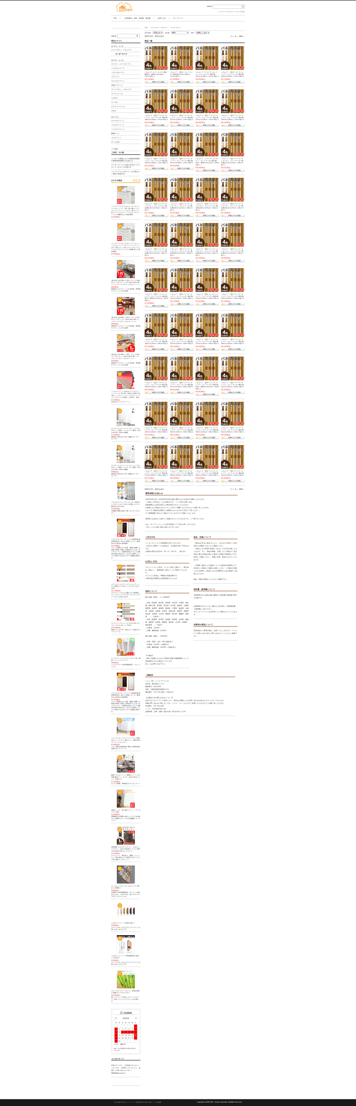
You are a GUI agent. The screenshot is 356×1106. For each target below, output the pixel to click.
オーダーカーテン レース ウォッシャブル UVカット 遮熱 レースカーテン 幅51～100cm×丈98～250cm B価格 (125, 430)
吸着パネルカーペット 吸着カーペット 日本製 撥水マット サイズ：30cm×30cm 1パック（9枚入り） (125, 777)
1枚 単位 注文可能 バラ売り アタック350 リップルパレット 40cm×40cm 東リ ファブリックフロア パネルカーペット (125, 356)
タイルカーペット (118, 121)
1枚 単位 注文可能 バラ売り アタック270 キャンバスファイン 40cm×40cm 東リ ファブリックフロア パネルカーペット (125, 319)
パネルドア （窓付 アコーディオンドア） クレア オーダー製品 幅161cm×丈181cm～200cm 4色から (182, 341)
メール (234, 630)
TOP (115, 18)
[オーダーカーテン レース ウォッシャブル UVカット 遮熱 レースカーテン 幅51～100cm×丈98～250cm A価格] (126, 454)
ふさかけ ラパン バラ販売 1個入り (123, 923)
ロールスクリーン (118, 81)
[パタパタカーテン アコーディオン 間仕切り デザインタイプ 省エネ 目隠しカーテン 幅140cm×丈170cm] (126, 491)
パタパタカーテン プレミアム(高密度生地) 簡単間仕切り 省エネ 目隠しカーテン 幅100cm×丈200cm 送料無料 (125, 541)
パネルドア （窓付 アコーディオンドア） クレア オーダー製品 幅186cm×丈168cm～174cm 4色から (232, 117)
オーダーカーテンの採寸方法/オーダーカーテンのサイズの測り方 (125, 166)
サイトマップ (178, 18)
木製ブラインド (117, 85)
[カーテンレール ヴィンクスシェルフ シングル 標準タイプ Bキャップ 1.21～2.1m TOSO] (126, 573)
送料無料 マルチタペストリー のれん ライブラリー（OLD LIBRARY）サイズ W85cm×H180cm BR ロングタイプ (125, 849)
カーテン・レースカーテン (121, 64)
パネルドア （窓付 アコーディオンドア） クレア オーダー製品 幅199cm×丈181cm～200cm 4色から (156, 384)
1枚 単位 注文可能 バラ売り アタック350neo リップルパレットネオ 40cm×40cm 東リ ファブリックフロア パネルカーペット (125, 282)
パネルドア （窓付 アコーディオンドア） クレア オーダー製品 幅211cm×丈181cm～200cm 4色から (182, 384)
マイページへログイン (227, 11)
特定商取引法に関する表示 (144, 1102)
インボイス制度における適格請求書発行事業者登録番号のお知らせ (125, 160)
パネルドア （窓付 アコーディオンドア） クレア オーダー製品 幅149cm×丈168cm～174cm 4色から (156, 117)
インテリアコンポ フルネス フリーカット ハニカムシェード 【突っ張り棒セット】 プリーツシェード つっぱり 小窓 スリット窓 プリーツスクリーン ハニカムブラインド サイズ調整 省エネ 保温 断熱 (125, 210)
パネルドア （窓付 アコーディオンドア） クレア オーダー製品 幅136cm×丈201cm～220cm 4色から (182, 430)
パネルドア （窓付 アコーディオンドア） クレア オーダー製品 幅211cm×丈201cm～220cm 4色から (232, 473)
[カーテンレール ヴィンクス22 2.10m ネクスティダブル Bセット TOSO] (126, 612)
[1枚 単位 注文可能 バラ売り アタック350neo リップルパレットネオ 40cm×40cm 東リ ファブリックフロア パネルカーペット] (126, 269)
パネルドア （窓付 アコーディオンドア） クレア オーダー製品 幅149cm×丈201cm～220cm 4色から (207, 430)
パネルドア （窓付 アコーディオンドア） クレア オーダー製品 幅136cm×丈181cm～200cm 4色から (232, 296)
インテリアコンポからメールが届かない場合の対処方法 (125, 173)
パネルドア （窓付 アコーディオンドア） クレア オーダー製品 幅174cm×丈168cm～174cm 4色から (207, 117)
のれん (113, 111)
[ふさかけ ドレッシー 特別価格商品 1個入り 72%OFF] (126, 944)
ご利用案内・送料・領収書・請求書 (137, 18)
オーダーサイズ (121, 54)
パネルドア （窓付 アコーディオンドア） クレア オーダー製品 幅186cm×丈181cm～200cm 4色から (232, 341)
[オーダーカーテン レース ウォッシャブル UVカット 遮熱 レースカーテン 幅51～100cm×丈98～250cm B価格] (126, 417)
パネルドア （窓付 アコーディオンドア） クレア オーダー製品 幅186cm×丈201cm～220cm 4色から (182, 473)
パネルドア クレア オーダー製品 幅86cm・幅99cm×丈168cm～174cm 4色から (156, 74)
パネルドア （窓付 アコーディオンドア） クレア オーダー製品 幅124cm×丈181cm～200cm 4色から (207, 296)
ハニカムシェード (118, 68)
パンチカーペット (118, 129)
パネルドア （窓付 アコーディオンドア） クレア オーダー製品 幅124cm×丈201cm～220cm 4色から (156, 430)
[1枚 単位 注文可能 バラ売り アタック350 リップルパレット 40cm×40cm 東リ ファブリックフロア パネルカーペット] (126, 343)
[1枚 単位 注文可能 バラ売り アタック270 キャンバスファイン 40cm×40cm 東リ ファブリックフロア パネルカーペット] (126, 306)
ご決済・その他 (117, 152)
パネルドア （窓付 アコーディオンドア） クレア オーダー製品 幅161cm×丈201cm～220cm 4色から (232, 430)
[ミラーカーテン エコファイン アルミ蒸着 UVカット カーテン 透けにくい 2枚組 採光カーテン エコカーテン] (126, 727)
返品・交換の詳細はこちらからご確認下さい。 (211, 579)
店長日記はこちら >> (118, 1073)
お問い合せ (162, 18)
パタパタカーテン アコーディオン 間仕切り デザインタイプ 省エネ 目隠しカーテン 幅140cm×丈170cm (125, 504)
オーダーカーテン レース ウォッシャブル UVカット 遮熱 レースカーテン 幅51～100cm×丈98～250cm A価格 (125, 467)
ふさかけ (114, 98)
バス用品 (114, 149)
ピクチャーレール (118, 106)
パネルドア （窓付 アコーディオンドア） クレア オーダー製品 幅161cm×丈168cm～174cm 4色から (182, 117)
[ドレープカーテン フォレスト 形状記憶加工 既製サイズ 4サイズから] (126, 979)
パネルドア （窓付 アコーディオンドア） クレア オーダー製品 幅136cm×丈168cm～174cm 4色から (232, 74)
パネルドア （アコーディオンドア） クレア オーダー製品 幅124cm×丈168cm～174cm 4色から (207, 74)
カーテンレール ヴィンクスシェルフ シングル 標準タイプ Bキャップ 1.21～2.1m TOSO (125, 586)
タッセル (114, 102)
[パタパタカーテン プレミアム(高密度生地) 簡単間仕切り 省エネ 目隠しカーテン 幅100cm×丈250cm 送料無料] (126, 682)
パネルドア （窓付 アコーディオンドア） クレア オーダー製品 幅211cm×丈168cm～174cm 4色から (182, 161)
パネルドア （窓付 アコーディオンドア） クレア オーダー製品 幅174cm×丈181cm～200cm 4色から (207, 341)
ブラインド (115, 77)
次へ (236, 36)
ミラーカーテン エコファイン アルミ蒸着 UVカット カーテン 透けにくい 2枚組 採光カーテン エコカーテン (125, 740)
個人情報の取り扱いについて (123, 1102)
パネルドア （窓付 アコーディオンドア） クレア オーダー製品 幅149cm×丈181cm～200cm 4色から (156, 341)
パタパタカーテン (118, 72)
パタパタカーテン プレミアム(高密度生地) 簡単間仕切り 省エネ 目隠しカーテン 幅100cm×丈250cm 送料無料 (125, 695)
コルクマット (116, 138)
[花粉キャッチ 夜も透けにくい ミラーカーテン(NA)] (126, 799)
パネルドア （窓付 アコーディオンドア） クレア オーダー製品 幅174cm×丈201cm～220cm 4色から (156, 473)
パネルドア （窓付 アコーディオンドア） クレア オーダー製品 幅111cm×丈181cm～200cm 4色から (181, 296)
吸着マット (115, 133)
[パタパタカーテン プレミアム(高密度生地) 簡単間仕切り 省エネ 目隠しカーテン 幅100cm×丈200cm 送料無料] (126, 528)
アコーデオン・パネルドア (159, 27)
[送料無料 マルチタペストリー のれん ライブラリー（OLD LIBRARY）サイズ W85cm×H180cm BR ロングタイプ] (126, 836)
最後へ (241, 36)
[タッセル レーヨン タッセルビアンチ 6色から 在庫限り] (126, 874)
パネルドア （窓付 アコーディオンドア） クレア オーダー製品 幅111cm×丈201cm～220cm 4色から (232, 384)
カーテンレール (117, 94)
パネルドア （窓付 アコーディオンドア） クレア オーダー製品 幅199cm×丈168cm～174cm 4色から (156, 161)
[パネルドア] (156, 58)
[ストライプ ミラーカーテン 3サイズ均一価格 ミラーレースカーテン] (126, 647)
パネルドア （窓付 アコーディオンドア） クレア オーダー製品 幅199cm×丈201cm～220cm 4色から (207, 473)
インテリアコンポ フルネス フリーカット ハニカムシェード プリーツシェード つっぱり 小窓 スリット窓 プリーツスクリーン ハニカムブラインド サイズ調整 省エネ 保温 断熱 (125, 247)
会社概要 (158, 1102)
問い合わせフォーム (219, 633)
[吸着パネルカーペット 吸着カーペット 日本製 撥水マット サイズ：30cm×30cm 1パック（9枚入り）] (126, 764)
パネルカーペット (118, 125)
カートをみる (240, 11)
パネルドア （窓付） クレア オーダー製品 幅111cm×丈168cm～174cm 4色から (181, 74)
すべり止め (115, 142)
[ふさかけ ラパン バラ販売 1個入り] (126, 911)
